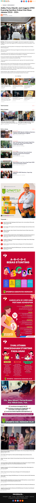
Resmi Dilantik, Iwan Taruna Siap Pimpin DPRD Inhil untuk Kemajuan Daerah (23, 163)
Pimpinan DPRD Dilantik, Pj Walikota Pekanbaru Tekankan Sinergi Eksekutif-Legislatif (24, 132)
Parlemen (4, 5)
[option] (9, 118)
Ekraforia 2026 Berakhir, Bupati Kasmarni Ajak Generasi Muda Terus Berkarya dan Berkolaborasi (18, 484)
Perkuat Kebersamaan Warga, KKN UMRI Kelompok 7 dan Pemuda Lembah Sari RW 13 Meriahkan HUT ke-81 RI (18, 476)
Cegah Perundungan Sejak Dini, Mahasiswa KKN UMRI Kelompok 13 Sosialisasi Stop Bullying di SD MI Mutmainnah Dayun (17, 489)
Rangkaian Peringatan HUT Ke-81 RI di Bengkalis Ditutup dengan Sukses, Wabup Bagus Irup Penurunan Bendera (17, 468)
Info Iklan (14, 496)
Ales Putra (5, 14)
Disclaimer (27, 496)
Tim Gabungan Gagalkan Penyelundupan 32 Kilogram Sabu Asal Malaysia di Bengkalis (9, 122)
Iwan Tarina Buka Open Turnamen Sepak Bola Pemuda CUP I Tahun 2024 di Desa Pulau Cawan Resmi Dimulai (23, 143)
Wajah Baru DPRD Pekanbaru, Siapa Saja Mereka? (22, 173)
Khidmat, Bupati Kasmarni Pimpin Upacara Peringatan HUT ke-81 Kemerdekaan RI (15, 471)
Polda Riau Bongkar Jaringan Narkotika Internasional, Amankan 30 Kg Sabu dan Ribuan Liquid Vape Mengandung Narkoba (25, 123)
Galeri (1, 492)
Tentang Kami (5, 496)
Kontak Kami (32, 496)
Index (33, 105)
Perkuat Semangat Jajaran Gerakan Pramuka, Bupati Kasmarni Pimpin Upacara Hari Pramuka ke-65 (17, 459)
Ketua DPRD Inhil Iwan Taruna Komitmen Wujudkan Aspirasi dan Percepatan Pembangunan (22, 153)
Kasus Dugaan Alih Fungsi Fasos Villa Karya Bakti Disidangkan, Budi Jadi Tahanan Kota (16, 454)
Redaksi (10, 496)
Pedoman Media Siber (20, 496)
